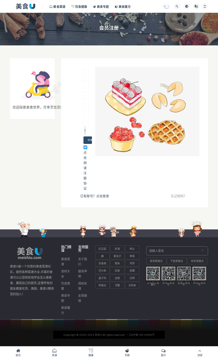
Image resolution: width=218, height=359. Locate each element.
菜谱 (54, 355)
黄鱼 (117, 263)
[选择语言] (196, 6)
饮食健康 (65, 285)
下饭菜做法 (176, 261)
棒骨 (132, 256)
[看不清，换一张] (85, 130)
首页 (18, 355)
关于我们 (82, 261)
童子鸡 (102, 278)
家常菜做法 (156, 261)
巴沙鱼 (102, 270)
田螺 (132, 270)
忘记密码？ (179, 196)
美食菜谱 (65, 261)
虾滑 (117, 248)
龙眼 (117, 278)
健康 (90, 355)
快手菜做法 (197, 261)
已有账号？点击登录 (94, 196)
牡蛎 (117, 270)
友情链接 (82, 298)
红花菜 (102, 248)
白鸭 (132, 278)
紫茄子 (117, 256)
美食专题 (65, 298)
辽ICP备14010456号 (141, 334)
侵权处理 (82, 285)
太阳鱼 (132, 285)
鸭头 (132, 248)
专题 (127, 355)
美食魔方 (65, 310)
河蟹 (117, 285)
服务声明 (82, 273)
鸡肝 (132, 263)
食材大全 (65, 273)
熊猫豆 (102, 285)
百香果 (102, 263)
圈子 (163, 355)
